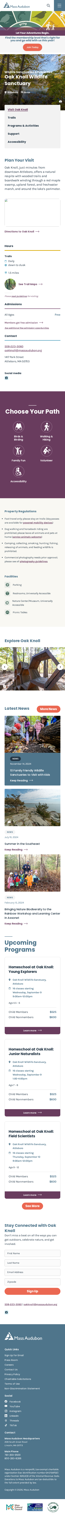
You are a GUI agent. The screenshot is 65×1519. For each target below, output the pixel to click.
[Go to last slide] (5, 667)
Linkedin (14, 1415)
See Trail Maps (27, 284)
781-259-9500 (13, 1455)
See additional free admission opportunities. (27, 328)
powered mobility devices (37, 522)
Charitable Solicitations (18, 1379)
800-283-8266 (13, 1458)
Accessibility (17, 142)
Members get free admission (21, 322)
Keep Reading (19, 780)
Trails (12, 117)
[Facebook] (6, 378)
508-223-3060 (14, 346)
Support (13, 134)
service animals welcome (27, 536)
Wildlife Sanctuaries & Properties (28, 72)
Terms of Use (12, 1383)
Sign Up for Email (14, 1355)
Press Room (11, 1360)
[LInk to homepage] (16, 5)
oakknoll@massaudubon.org (23, 350)
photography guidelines (33, 561)
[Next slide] (60, 667)
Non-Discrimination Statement (22, 1388)
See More (32, 1206)
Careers (9, 1364)
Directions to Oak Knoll (19, 231)
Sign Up (32, 1291)
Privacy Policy (12, 1374)
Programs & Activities (23, 125)
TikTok (13, 1425)
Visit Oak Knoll (18, 109)
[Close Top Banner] (61, 14)
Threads (14, 1420)
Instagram (15, 1411)
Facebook (15, 1401)
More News (48, 709)
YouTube (15, 1406)
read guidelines (19, 296)
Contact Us (11, 1369)
